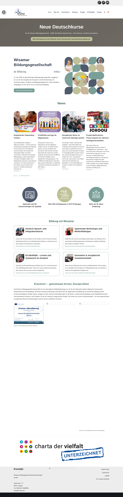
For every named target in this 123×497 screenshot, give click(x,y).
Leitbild (107, 476)
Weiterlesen (17, 171)
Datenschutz (105, 469)
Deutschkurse (66, 12)
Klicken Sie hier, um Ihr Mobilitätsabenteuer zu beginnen (32, 273)
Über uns (56, 12)
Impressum (105, 472)
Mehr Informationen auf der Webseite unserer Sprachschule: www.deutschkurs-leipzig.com (61, 39)
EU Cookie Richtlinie (102, 479)
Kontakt (99, 12)
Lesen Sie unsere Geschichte (24, 90)
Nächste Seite (25, 175)
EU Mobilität (91, 12)
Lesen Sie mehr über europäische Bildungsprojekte (80, 273)
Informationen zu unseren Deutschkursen (28, 246)
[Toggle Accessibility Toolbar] (4, 12)
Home (49, 12)
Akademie (75, 12)
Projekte (82, 12)
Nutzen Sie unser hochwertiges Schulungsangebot (80, 246)
